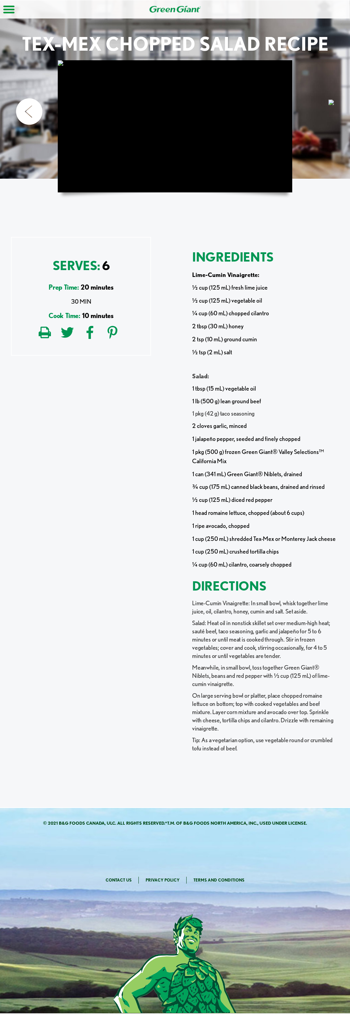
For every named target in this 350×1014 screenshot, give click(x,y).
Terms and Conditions (218, 880)
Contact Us (119, 880)
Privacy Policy (162, 880)
